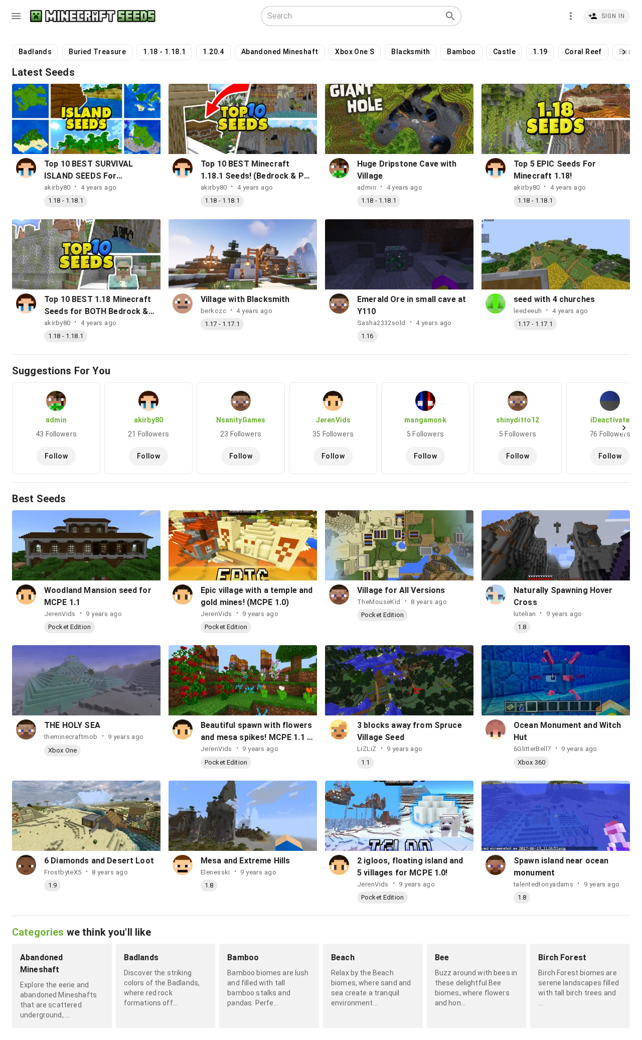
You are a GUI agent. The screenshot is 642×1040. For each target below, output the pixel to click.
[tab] (56, 428)
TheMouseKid (379, 602)
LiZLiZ (367, 749)
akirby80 (57, 187)
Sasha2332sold (381, 323)
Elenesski (215, 872)
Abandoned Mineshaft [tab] (279, 52)
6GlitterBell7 (532, 749)
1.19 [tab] (540, 52)
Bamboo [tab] (461, 52)
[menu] (16, 16)
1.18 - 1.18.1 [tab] (164, 52)
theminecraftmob (71, 736)
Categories (38, 932)
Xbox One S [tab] (354, 52)
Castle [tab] (504, 52)
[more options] (570, 16)
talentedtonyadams (543, 884)
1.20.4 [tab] (213, 52)
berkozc (213, 311)
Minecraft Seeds (92, 16)
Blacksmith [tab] (410, 52)
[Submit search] (450, 16)
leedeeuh (528, 311)
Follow (56, 456)
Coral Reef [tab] (583, 52)
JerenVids (60, 614)
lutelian (525, 614)
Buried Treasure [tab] (97, 52)
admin (366, 187)
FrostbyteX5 (63, 872)
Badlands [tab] (35, 52)
